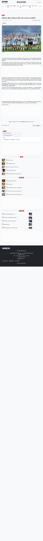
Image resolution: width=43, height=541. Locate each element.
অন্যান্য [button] (36, 5)
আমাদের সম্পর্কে (5, 261)
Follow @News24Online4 (8, 135)
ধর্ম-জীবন (21, 6)
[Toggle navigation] (3, 6)
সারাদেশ (26, 5)
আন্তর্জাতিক (14, 5)
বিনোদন (33, 5)
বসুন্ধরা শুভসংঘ (30, 6)
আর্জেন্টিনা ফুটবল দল (6, 139)
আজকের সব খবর (8, 6)
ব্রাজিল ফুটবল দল (13, 139)
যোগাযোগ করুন (17, 261)
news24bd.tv (4, 104)
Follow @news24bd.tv (7, 133)
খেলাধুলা (18, 5)
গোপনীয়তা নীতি (11, 261)
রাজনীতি (23, 5)
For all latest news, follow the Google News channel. (22, 121)
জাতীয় (11, 5)
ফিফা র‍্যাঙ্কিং (17, 139)
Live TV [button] (38, 2)
